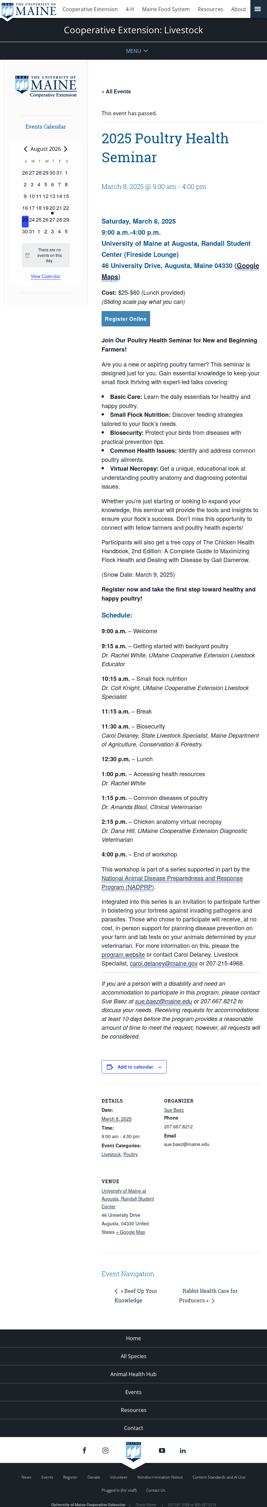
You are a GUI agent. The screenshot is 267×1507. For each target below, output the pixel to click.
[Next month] (66, 149)
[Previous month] (26, 149)
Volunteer (119, 1477)
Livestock (111, 1154)
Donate (94, 1477)
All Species (134, 1356)
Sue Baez (174, 1110)
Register (70, 1477)
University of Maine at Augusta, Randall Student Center (128, 1198)
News (26, 1477)
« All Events (116, 91)
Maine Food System (166, 9)
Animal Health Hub (133, 1374)
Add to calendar (135, 1066)
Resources (210, 9)
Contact (133, 1428)
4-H (130, 9)
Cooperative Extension (90, 9)
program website (123, 954)
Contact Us (155, 1490)
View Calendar (46, 276)
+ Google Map (130, 1232)
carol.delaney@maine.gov (164, 963)
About (238, 9)
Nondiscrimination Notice (160, 1477)
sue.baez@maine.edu (163, 1001)
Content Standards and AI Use (219, 1477)
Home (133, 1338)
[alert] (46, 255)
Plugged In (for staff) (119, 1490)
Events (133, 1392)
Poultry (130, 1154)
